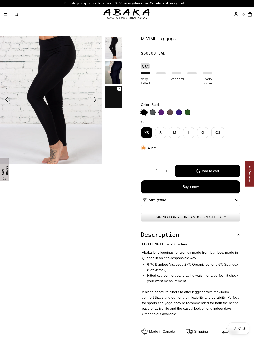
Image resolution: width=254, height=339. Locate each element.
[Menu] (5, 14)
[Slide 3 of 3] (114, 97)
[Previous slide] (5, 100)
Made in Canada (162, 331)
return (184, 3)
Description (160, 234)
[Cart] (250, 14)
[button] (154, 200)
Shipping (201, 331)
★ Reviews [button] (250, 174)
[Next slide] (96, 100)
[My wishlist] (243, 14)
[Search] (16, 14)
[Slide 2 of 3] (114, 72)
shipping (78, 3)
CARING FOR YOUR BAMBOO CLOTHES (188, 217)
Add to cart (210, 171)
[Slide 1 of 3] (114, 48)
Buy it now (191, 187)
